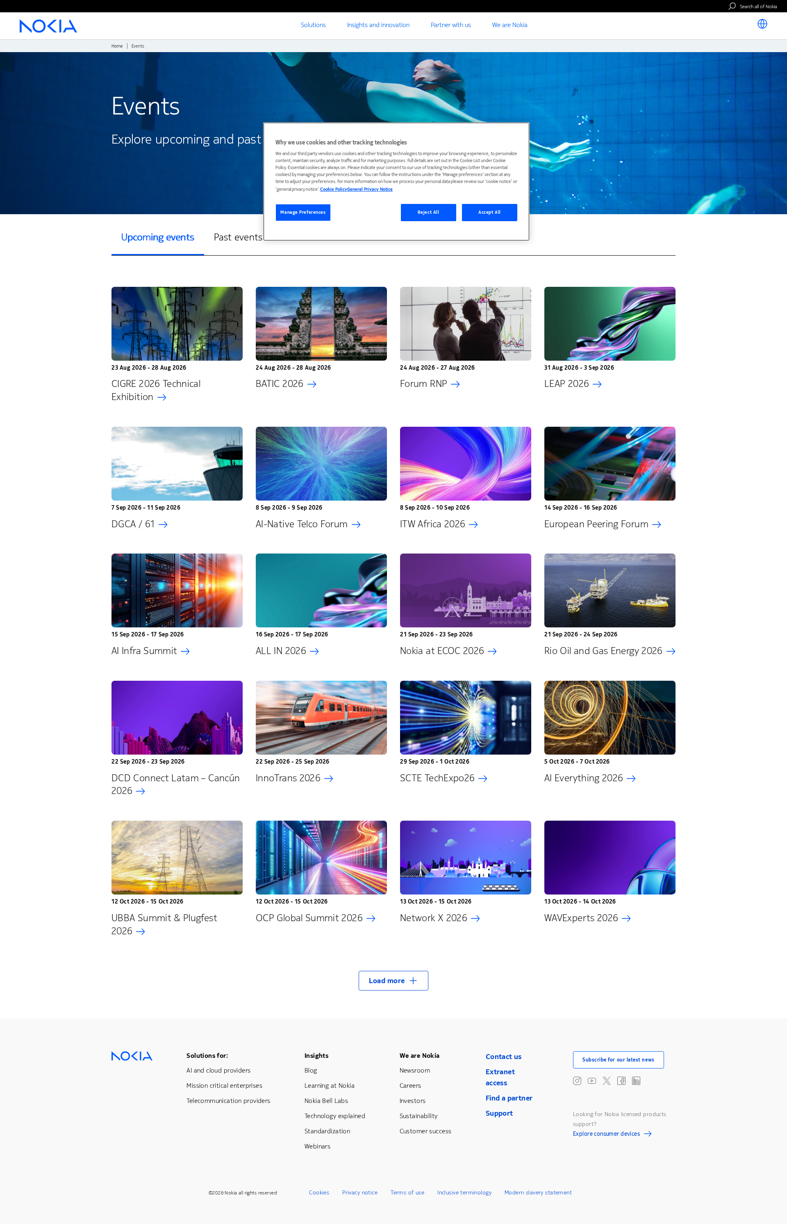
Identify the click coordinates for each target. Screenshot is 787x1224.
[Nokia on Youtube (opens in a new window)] (592, 1081)
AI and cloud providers (218, 1070)
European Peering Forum (596, 524)
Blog (311, 1070)
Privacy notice (360, 1192)
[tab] (157, 238)
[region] (396, 181)
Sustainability (419, 1116)
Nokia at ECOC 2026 (442, 651)
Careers (410, 1085)
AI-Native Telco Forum (302, 524)
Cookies (319, 1192)
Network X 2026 (433, 918)
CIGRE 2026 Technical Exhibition (155, 390)
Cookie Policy (333, 189)
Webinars (317, 1146)
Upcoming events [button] (157, 237)
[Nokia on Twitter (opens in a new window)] (607, 1081)
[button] (393, 981)
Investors (413, 1101)
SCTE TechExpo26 (437, 778)
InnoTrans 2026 (288, 778)
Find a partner (509, 1098)
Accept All (489, 212)
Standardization (327, 1131)
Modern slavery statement (538, 1192)
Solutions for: (207, 1055)
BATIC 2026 (280, 383)
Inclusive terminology (464, 1192)
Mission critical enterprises (224, 1085)
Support (499, 1113)
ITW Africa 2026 (432, 524)
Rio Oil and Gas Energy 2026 (603, 651)
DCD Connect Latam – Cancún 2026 (175, 784)
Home (117, 46)
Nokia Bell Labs (326, 1101)
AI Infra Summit (144, 651)
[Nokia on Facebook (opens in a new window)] (621, 1081)
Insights (316, 1055)
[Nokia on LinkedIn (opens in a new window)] (636, 1081)
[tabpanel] (393, 634)
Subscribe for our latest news (618, 1060)
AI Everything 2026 (583, 778)
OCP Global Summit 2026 (309, 918)
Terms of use (407, 1192)
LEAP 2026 (566, 383)
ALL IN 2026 (281, 651)
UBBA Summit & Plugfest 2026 (164, 924)
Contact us (504, 1057)
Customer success (426, 1131)
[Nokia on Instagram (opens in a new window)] (577, 1081)
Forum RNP (423, 383)
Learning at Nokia (330, 1085)
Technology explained (335, 1116)
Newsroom (415, 1070)
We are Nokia (420, 1055)
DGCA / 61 (133, 524)
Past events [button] (238, 237)
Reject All (428, 212)
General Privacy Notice (370, 189)
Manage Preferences (302, 212)
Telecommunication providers (228, 1101)
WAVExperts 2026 (581, 918)
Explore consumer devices (606, 1134)
